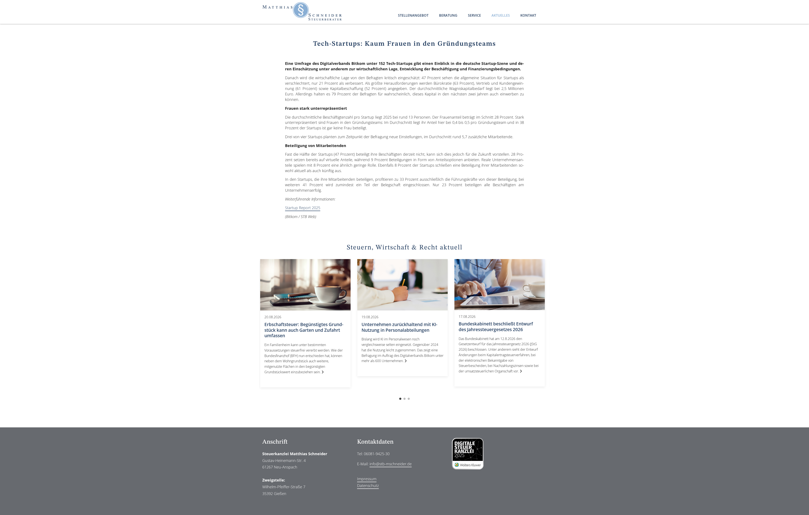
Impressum (366, 478)
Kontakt (528, 16)
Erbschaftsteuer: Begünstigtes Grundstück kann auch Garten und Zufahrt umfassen (303, 330)
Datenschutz (368, 485)
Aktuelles (501, 16)
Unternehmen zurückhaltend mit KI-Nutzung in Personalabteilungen (399, 327)
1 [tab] (400, 399)
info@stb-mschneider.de (391, 463)
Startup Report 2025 (302, 207)
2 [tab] (404, 399)
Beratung (448, 16)
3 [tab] (409, 399)
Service (474, 16)
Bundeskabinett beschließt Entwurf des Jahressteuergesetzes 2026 (496, 326)
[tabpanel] (305, 323)
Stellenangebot (413, 16)
